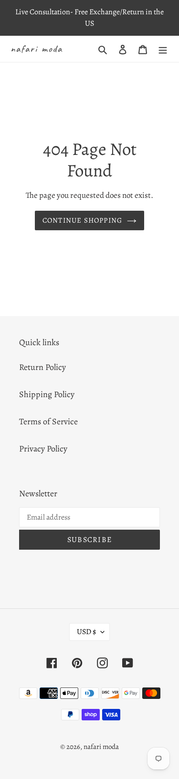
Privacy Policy (43, 448)
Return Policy (42, 367)
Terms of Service (48, 421)
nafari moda (37, 49)
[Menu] (163, 49)
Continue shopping (82, 220)
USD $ (86, 631)
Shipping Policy (46, 394)
